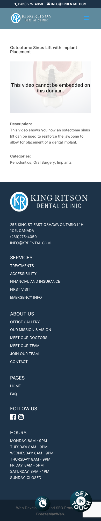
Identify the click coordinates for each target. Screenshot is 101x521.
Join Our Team (24, 353)
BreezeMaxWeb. (50, 514)
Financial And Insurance (35, 281)
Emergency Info (26, 297)
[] (21, 418)
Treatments (22, 265)
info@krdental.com (30, 243)
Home (15, 386)
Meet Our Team (24, 345)
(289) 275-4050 (30, 4)
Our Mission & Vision (30, 329)
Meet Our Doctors (28, 337)
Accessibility (23, 273)
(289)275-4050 (23, 236)
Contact (19, 361)
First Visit (20, 289)
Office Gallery (25, 322)
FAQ (13, 394)
